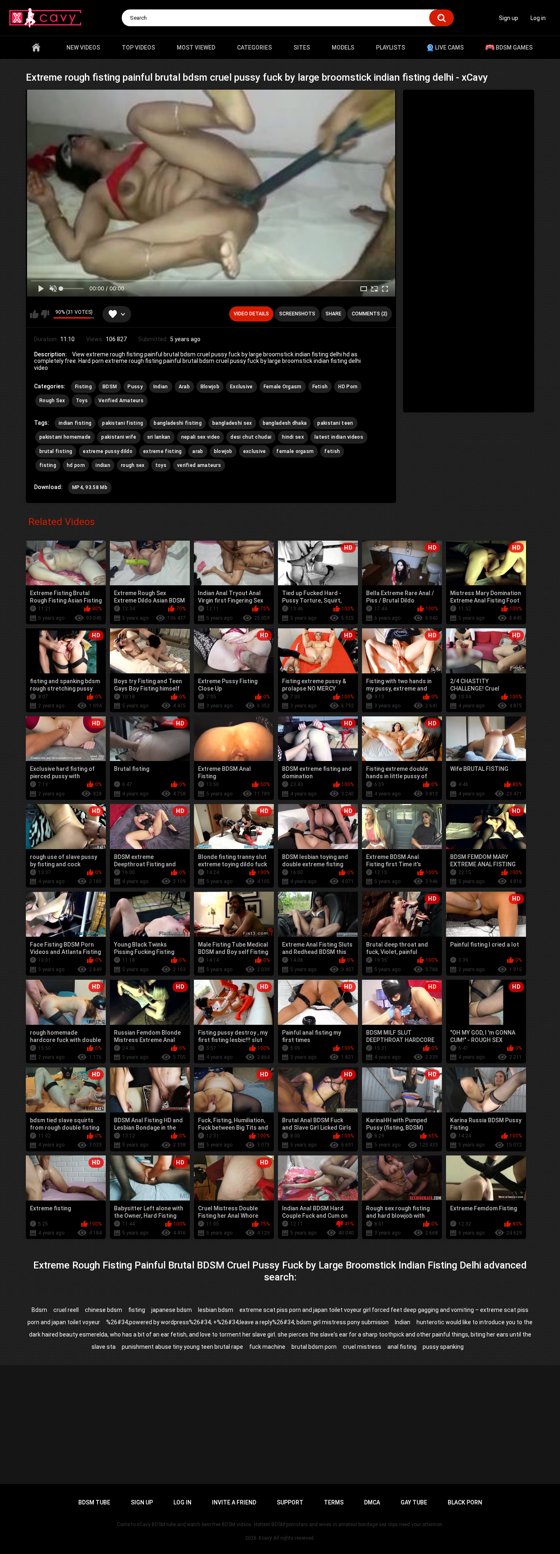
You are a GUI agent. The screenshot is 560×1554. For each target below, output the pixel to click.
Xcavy (265, 1538)
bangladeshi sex (232, 423)
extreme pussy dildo (107, 451)
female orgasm (295, 451)
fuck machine (267, 1346)
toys (160, 465)
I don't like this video (45, 314)
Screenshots (297, 314)
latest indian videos (338, 437)
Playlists (390, 47)
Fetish (320, 387)
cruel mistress (362, 1346)
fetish (332, 451)
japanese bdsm (171, 1310)
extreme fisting (162, 451)
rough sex (133, 465)
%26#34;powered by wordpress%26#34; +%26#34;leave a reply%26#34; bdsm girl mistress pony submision (247, 1322)
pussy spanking (443, 1346)
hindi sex (293, 437)
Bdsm (39, 1310)
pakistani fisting (122, 423)
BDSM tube (94, 1502)
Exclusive (241, 387)
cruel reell (66, 1310)
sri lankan (159, 437)
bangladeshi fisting (178, 423)
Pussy (135, 387)
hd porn (76, 465)
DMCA (372, 1502)
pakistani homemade (65, 437)
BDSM (109, 387)
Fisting (83, 387)
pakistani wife (118, 437)
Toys (82, 400)
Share (333, 314)
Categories (254, 47)
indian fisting (75, 423)
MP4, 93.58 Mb (89, 487)
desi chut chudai (250, 437)
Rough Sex (52, 400)
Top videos (138, 47)
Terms (334, 1502)
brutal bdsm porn (314, 1346)
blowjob (223, 451)
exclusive (254, 451)
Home (36, 47)
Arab (184, 387)
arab (197, 451)
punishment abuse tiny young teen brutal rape (182, 1346)
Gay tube (414, 1502)
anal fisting (402, 1346)
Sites (302, 47)
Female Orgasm (283, 387)
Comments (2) (369, 314)
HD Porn (347, 387)
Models (343, 47)
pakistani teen (335, 423)
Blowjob (209, 387)
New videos (83, 47)
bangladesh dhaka (285, 423)
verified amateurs (199, 465)
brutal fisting (55, 451)
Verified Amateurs (120, 400)
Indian (160, 387)
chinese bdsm (103, 1310)
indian (103, 465)
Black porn (465, 1502)
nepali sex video (200, 437)
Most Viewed (196, 47)
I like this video (34, 314)
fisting (47, 465)
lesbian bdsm (215, 1310)
